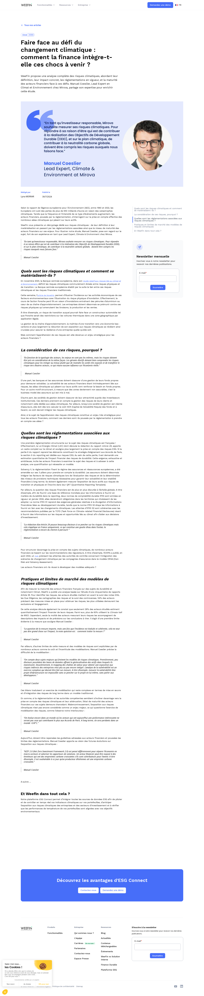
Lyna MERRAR (27, 196)
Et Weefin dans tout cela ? (147, 231)
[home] (26, 5)
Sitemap (79, 986)
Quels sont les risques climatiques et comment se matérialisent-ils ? (158, 209)
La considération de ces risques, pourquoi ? (156, 214)
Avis (36, 556)
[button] (46, 5)
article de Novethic (46, 295)
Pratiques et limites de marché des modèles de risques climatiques (158, 225)
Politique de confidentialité (63, 986)
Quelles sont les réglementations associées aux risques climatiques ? (158, 219)
